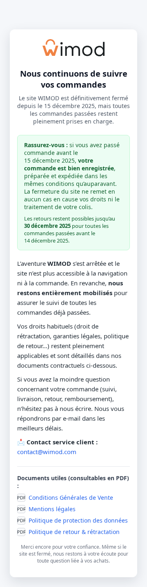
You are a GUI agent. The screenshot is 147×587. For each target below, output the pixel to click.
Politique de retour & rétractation (74, 532)
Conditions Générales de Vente (71, 497)
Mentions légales (52, 509)
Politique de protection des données (78, 520)
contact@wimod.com (46, 452)
